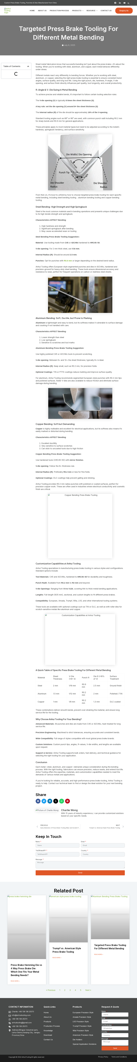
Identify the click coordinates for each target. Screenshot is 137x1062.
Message (39, 859)
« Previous (50, 990)
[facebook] (115, 3)
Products (76, 11)
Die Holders (77, 1039)
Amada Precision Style (82, 1017)
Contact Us (106, 11)
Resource (91, 11)
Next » (88, 990)
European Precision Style (83, 1012)
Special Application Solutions (84, 1044)
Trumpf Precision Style (82, 1026)
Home (32, 11)
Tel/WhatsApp (107, 1025)
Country (84, 850)
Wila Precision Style (81, 1030)
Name (38, 841)
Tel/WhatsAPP (41, 850)
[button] (129, 3)
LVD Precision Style (81, 1021)
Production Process (59, 11)
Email (83, 841)
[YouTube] (124, 3)
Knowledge (48, 1030)
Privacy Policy (103, 1057)
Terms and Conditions (119, 1057)
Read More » (15, 981)
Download (48, 1035)
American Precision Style (83, 1035)
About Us (42, 11)
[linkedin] (120, 3)
